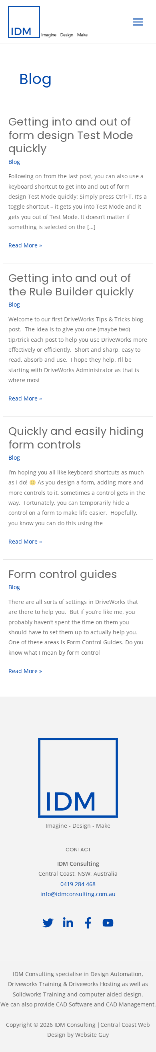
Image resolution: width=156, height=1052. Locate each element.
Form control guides (62, 574)
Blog (14, 161)
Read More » (25, 244)
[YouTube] (108, 922)
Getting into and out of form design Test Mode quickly (70, 135)
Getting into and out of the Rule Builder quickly (71, 284)
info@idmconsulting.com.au (78, 894)
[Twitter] (48, 922)
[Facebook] (88, 922)
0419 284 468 (78, 884)
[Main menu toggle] (138, 22)
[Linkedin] (68, 922)
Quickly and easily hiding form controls (76, 437)
